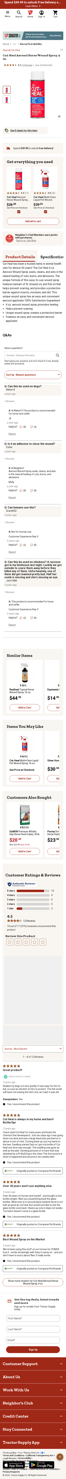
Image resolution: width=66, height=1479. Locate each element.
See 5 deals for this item (23, 130)
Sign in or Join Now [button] (26, 240)
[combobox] (36, 374)
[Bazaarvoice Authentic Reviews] (21, 884)
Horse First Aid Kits (31, 44)
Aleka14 (10, 389)
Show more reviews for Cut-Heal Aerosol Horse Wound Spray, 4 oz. (33, 1282)
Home (6, 44)
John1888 (11, 580)
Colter (9, 447)
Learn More (32, 6)
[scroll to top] (60, 1456)
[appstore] (14, 1465)
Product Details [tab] (20, 256)
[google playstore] (41, 1465)
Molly (11, 482)
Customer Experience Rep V (23, 536)
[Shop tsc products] (33, 35)
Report (12, 434)
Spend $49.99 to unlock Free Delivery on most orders (33, 2)
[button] (40, 6)
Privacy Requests (11, 1472)
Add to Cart (24, 707)
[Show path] (15, 44)
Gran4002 (11, 510)
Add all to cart (33, 221)
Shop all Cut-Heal (11, 50)
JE (10, 418)
